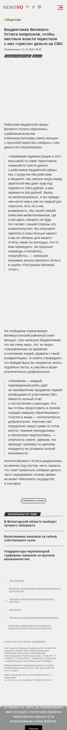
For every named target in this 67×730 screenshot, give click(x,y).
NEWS (13, 6)
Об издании (16, 581)
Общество (13, 20)
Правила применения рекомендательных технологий (35, 590)
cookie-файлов (45, 721)
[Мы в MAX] (34, 7)
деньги (37, 56)
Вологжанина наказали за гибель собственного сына (30, 538)
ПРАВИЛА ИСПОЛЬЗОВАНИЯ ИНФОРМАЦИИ (33, 618)
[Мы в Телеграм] (40, 7)
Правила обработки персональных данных (31, 600)
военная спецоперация (18, 56)
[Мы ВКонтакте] (27, 7)
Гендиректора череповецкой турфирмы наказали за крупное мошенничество (29, 555)
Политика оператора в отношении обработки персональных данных (30, 627)
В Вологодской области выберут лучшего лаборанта (30, 523)
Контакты (15, 610)
